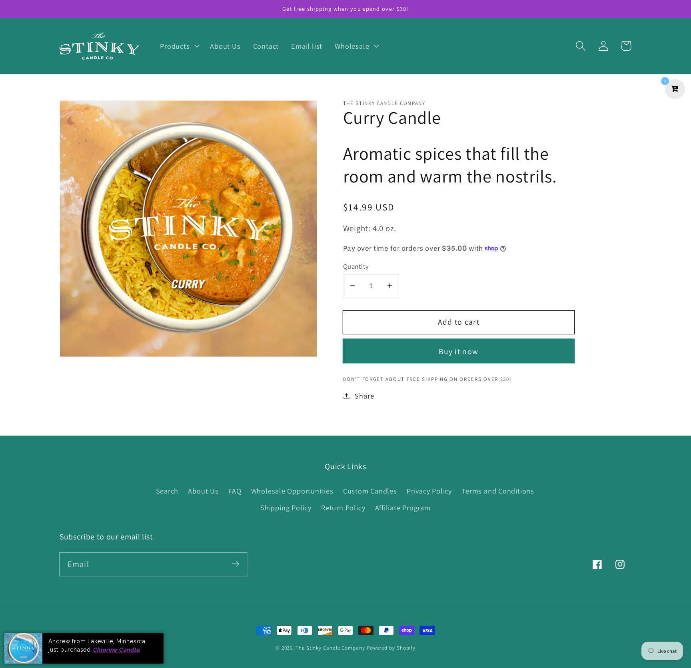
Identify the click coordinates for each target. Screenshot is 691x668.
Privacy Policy (429, 491)
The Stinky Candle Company (330, 647)
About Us (203, 491)
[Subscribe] (235, 564)
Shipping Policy (286, 507)
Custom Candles (370, 491)
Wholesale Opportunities (292, 491)
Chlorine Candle (116, 649)
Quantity (356, 266)
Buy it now (458, 351)
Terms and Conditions (497, 491)
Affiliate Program (403, 507)
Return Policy (343, 507)
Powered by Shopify (391, 647)
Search (167, 491)
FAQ (234, 491)
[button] (179, 46)
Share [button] (364, 395)
